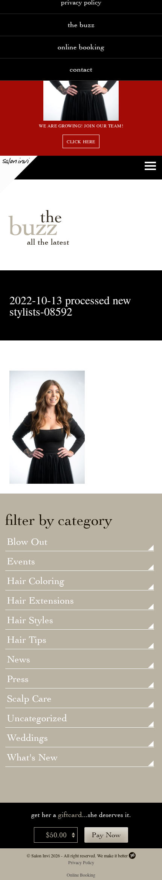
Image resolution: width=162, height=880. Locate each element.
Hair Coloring (35, 581)
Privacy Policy (81, 862)
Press (18, 679)
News (18, 660)
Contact (81, 69)
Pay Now (106, 835)
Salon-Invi (19, 174)
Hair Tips (26, 640)
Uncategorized (37, 718)
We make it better (112, 855)
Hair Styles (30, 620)
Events (21, 562)
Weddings (27, 738)
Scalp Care (29, 699)
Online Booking (81, 47)
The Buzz (81, 24)
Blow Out (27, 542)
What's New (32, 758)
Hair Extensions (40, 601)
